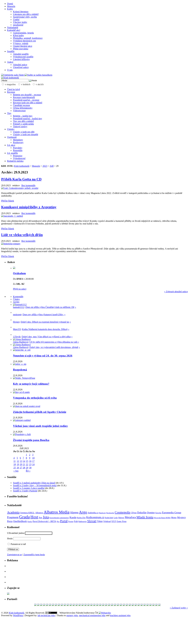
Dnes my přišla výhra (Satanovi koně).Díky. (43, 314)
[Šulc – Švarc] (68, 605)
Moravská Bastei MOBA (162, 518)
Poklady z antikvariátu (23, 124)
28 (24, 467)
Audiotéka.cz (93, 513)
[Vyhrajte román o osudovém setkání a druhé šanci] (15, 327)
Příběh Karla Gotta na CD (21, 179)
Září (52, 166)
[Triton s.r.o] (71, 605)
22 (27, 464)
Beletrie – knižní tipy (22, 116)
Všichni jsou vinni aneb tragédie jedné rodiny (40, 425)
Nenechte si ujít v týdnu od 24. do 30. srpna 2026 (42, 355)
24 (33, 464)
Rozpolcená (20, 369)
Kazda (73, 517)
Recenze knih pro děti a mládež (27, 102)
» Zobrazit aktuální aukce (176, 291)
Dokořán (141, 512)
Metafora (130, 517)
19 (18, 464)
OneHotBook (20, 521)
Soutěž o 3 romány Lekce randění (28, 488)
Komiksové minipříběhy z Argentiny (28, 207)
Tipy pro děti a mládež (23, 121)
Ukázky (10, 129)
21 (24, 464)
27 (21, 467)
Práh (76, 521)
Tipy (9, 113)
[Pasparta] (156, 605)
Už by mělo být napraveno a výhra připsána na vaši (53, 342)
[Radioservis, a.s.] (103, 605)
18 (14, 464)
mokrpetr (17, 314)
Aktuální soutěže (21, 54)
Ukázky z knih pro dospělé (25, 134)
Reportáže (17, 150)
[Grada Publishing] (91, 605)
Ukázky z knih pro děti (23, 132)
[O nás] (20, 304)
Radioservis (82, 521)
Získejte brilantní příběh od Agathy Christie (39, 411)
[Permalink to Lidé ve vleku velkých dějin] (10, 243)
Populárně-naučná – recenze (26, 100)
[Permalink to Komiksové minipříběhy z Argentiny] (12, 216)
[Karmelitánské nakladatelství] (121, 605)
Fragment (13, 517)
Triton (100, 521)
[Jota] (85, 605)
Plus (58, 521)
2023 (45, 166)
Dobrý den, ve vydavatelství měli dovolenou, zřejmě (53, 347)
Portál (64, 521)
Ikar (40, 517)
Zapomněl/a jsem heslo (34, 554)
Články (16, 299)
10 (33, 458)
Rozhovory (18, 142)
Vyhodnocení (19, 158)
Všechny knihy (20, 22)
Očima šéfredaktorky (22, 108)
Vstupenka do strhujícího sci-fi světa (35, 397)
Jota (46, 517)
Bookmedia (110, 513)
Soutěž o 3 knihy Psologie (25, 491)
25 (14, 467)
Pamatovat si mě (18, 544)
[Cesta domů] (59, 605)
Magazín (11, 6)
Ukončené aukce (21, 67)
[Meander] (56, 605)
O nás (10, 70)
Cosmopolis (122, 512)
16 (30, 461)
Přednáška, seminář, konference (28, 38)
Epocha (158, 513)
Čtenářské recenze (21, 105)
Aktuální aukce (20, 64)
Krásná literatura (20, 11)
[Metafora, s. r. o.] (133, 605)
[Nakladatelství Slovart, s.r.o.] (50, 605)
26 (18, 467)
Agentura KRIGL (27, 512)
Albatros (39, 512)
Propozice (17, 155)
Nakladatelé (12, 27)
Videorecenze (19, 110)
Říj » (28, 471)
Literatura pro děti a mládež (26, 14)
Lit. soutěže (12, 153)
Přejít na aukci (19, 289)
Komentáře (18, 296)
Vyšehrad (107, 521)
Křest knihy (18, 35)
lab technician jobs (46, 615)
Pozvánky (17, 147)
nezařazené (18, 25)
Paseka (29, 521)
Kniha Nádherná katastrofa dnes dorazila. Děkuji (44, 329)
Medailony (18, 140)
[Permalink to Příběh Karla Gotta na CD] (19, 188)
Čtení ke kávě (13, 89)
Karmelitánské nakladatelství (59, 518)
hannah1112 (18, 307)
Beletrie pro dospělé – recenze (27, 94)
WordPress (18, 615)
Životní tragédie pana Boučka (31, 440)
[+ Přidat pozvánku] (8, 594)
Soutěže (10, 51)
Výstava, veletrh (20, 43)
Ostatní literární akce (22, 46)
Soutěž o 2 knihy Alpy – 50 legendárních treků (35, 485)
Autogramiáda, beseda (23, 33)
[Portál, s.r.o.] (38, 605)
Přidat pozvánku (20, 48)
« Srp (15, 471)
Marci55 (17, 329)
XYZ (113, 521)
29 (27, 467)
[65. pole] (139, 605)
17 (33, 461)
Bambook (102, 513)
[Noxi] (150, 605)
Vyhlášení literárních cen (24, 40)
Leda (116, 518)
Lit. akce (11, 145)
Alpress (74, 512)
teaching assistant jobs (120, 615)
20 (21, 464)
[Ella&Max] (145, 605)
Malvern (121, 518)
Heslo (10, 538)
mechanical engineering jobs (92, 615)
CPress (134, 512)
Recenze (11, 92)
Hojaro (16, 322)
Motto (174, 517)
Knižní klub (109, 518)
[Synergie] (74, 605)
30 (30, 467)
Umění (16, 19)
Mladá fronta (144, 517)
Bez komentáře (28, 185)
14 (24, 461)
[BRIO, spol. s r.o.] (53, 605)
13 (21, 461)
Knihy (10, 9)
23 (30, 464)
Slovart (91, 521)
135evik (17, 336)
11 (14, 461)
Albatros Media (56, 512)
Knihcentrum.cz (95, 517)
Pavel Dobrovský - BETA (44, 521)
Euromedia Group (171, 512)
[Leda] (47, 605)
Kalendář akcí (13, 30)
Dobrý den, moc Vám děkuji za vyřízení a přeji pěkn (46, 336)
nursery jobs (72, 615)
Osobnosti (12, 137)
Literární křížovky (21, 59)
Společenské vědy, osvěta (25, 17)
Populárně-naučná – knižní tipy (27, 118)
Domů (10, 3)
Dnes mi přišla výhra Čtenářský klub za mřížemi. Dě (49, 307)
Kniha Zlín (81, 517)
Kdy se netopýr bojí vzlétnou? (31, 383)
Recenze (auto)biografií (24, 97)
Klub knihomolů (21, 166)
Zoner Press (121, 521)
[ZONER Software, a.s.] (94, 605)
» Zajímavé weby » (179, 608)
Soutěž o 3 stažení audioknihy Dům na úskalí (34, 483)
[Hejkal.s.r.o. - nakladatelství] (41, 605)
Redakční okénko (15, 161)
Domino (151, 512)
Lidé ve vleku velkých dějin (22, 235)
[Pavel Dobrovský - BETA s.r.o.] (62, 605)
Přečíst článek (7, 201)
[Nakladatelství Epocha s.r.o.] (159, 605)
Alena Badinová (20, 342)
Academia (13, 512)
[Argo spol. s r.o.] (112, 605)
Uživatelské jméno (15, 533)
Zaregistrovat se (14, 554)
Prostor (70, 521)
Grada (24, 516)
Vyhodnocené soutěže (23, 56)
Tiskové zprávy (20, 126)
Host (34, 517)
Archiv (16, 302)
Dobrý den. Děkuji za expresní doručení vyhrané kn (45, 322)
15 (27, 461)
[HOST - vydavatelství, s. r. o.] (88, 605)
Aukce (10, 62)
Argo (83, 512)
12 (18, 461)
